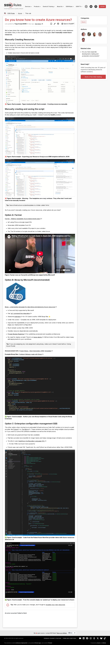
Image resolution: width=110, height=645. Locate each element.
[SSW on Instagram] (91, 638)
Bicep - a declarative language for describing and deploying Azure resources (30, 307)
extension (17, 316)
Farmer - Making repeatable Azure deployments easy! (22, 219)
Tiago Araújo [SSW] (20, 24)
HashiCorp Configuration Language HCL (31, 441)
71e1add (50, 642)
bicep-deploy (38, 337)
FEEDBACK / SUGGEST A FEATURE (52, 638)
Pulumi (15, 429)
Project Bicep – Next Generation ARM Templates (35, 351)
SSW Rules (70, 7)
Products (38, 7)
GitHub (104, 642)
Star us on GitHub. (62, 633)
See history (38, 24)
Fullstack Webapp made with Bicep (30, 354)
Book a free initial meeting (93, 77)
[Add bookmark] (51, 24)
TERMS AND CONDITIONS (69, 638)
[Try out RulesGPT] (86, 6)
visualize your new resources (55, 605)
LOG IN (102, 6)
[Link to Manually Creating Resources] (36, 39)
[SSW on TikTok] (105, 638)
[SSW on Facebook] (87, 638)
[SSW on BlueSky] (101, 638)
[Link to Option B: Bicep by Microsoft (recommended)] (51, 280)
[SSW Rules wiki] (96, 6)
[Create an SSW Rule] (91, 6)
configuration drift (64, 45)
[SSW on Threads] (94, 638)
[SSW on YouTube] (80, 638)
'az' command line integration (20, 313)
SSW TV (79, 7)
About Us (61, 7)
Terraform (25, 429)
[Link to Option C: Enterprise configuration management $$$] (59, 423)
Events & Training (49, 7)
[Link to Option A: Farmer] (23, 215)
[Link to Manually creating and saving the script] (46, 109)
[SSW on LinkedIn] (84, 638)
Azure (20, 13)
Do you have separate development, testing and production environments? (90, 54)
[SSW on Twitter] (98, 638)
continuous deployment (21, 642)
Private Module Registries (16, 334)
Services (29, 7)
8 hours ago (38, 643)
